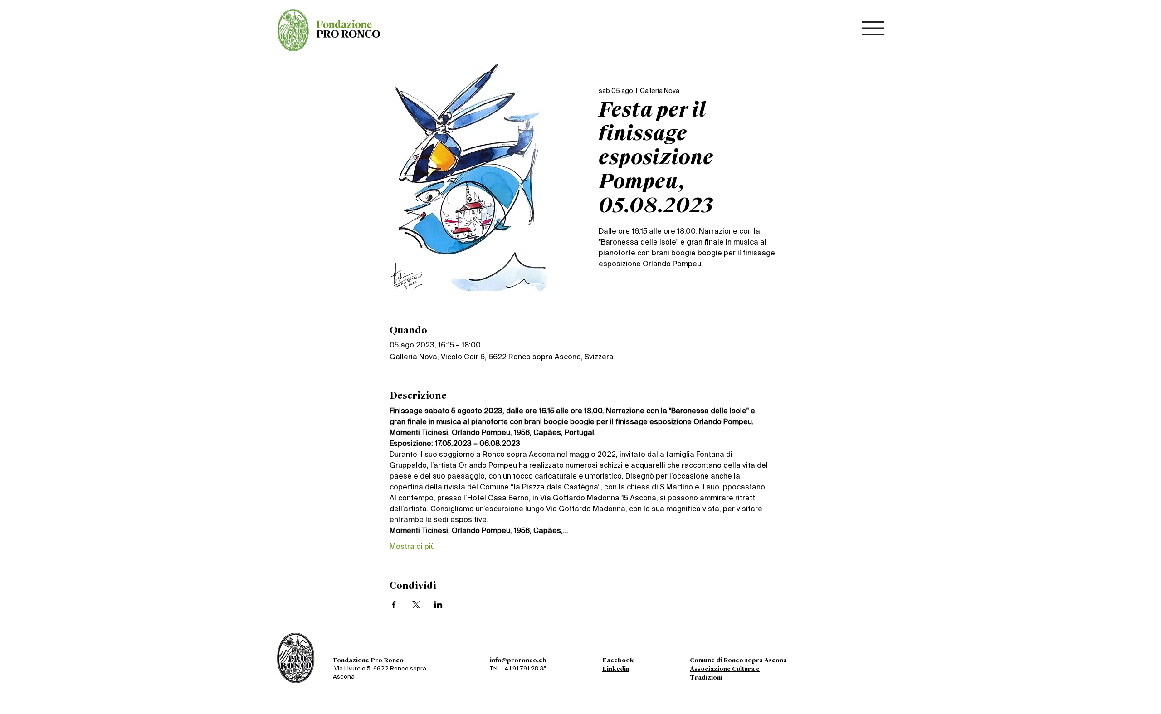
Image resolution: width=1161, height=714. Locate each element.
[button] (873, 28)
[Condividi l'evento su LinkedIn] (438, 604)
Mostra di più (412, 547)
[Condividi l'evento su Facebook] (394, 604)
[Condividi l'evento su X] (416, 604)
